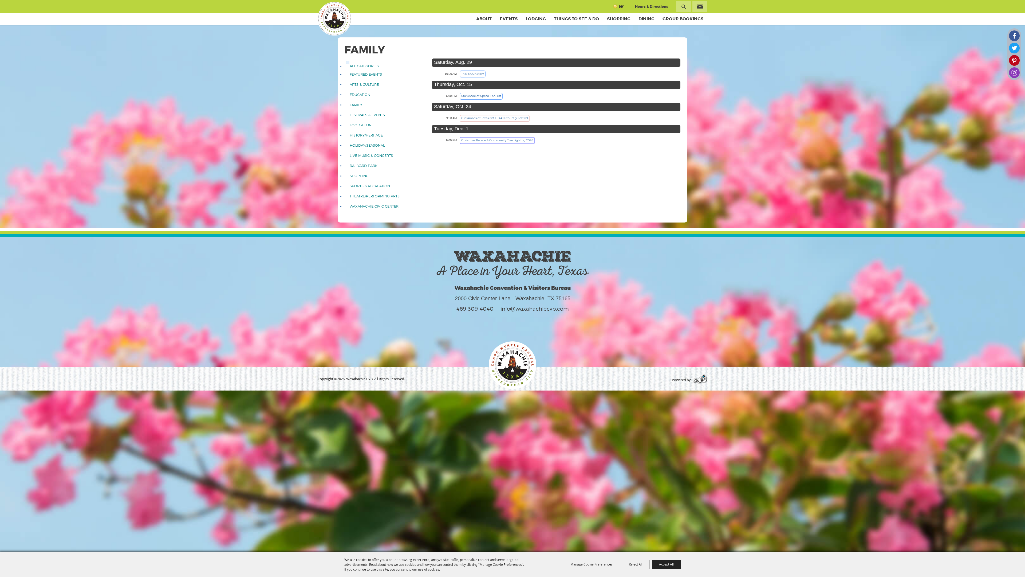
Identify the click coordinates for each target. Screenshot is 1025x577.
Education (360, 95)
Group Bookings (683, 19)
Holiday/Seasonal (367, 145)
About (484, 19)
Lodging (536, 19)
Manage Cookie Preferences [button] (591, 564)
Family (356, 105)
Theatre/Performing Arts (375, 196)
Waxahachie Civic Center (374, 206)
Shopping (618, 19)
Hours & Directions (651, 6)
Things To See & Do (576, 19)
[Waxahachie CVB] (334, 19)
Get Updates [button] (699, 6)
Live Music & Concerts (371, 156)
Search (683, 6)
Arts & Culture (364, 85)
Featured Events (366, 74)
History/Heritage (366, 135)
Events (509, 19)
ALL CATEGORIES (364, 66)
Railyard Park (363, 166)
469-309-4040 (475, 309)
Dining (646, 19)
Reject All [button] (635, 564)
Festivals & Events (367, 115)
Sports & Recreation (370, 186)
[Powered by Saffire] (700, 380)
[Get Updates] (699, 6)
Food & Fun (361, 125)
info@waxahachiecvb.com (534, 309)
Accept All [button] (666, 564)
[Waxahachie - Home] (512, 365)
